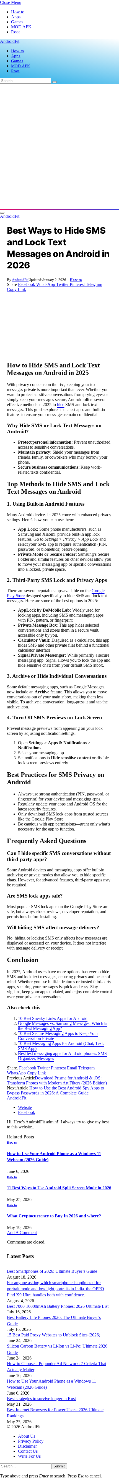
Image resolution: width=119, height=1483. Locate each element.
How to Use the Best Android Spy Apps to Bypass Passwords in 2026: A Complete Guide (55, 1090)
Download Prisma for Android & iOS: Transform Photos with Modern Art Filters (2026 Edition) (57, 1080)
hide (60, 404)
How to (17, 11)
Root (15, 31)
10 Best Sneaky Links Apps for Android (52, 1018)
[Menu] (2, 213)
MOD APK (21, 26)
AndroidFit (20, 280)
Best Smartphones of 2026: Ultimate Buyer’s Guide (52, 1271)
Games (17, 21)
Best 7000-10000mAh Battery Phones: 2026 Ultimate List (57, 1306)
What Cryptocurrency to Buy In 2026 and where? (54, 1215)
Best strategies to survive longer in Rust (41, 1398)
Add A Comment (22, 1232)
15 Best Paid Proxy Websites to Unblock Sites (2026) (53, 1335)
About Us (26, 1436)
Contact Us (28, 1451)
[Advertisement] (59, 146)
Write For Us (29, 1456)
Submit (59, 1466)
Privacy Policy (30, 1441)
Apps (15, 16)
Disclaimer (27, 1446)
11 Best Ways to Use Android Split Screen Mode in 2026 (59, 1187)
